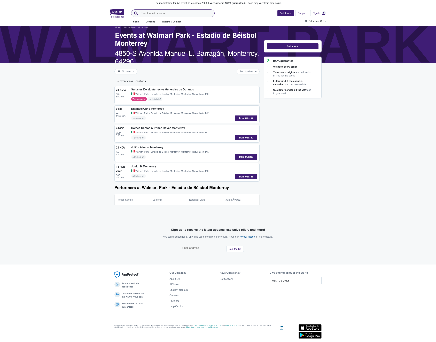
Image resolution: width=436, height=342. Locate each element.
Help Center (176, 306)
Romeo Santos (125, 199)
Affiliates (174, 284)
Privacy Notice (247, 236)
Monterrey (143, 27)
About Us (174, 278)
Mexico (118, 27)
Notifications (226, 278)
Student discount (178, 289)
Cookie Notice (231, 325)
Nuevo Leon (130, 27)
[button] (292, 46)
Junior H (157, 199)
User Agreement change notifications (202, 327)
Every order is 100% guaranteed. (227, 3)
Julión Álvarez (232, 199)
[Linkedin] (281, 332)
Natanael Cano (197, 199)
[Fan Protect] (126, 274)
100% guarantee (283, 61)
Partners (174, 300)
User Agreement (201, 325)
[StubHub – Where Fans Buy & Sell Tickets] (117, 13)
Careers (174, 295)
